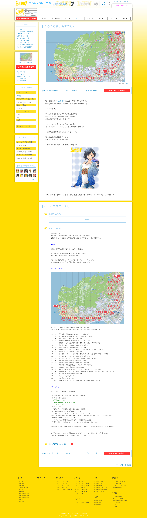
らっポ (21, 499)
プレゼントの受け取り (119, 485)
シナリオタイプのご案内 (24, 47)
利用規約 (84, 513)
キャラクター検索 (24, 495)
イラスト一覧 (98, 483)
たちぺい (128, 84)
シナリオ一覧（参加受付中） (26, 31)
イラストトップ (98, 481)
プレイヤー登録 (117, 496)
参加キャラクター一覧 (50, 91)
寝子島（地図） (98, 502)
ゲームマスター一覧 (23, 38)
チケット (21, 501)
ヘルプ (124, 1)
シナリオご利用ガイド (24, 42)
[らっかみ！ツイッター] (63, 5)
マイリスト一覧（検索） (82, 502)
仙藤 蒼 (61, 101)
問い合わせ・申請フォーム (121, 500)
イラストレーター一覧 (100, 487)
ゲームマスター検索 (23, 40)
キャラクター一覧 (24, 493)
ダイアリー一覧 (91, 91)
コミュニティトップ (62, 481)
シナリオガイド (22, 72)
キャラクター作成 (24, 497)
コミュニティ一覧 (62, 483)
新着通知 (21, 485)
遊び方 (21, 489)
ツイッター (116, 502)
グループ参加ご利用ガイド (25, 44)
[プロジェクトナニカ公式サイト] (40, 5)
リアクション (21, 74)
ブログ (115, 504)
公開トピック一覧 (62, 487)
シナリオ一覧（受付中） (82, 483)
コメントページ (71, 91)
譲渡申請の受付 (117, 487)
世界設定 (21, 491)
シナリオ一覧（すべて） (24, 33)
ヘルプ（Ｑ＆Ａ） (118, 498)
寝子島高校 (97, 504)
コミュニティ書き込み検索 (64, 489)
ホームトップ (23, 481)
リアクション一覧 (22, 36)
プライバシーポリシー (74, 513)
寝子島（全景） (98, 500)
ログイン (129, 1)
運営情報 (63, 513)
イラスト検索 (98, 485)
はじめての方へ (118, 1)
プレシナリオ (79, 493)
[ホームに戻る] (21, 5)
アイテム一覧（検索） (119, 481)
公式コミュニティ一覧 (63, 485)
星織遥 (87, 219)
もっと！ (34, 179)
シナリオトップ (22, 29)
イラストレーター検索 (100, 489)
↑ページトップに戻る (123, 465)
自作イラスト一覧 (99, 491)
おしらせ (21, 483)
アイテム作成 (117, 483)
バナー (115, 506)
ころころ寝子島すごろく (26, 63)
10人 (18, 130)
